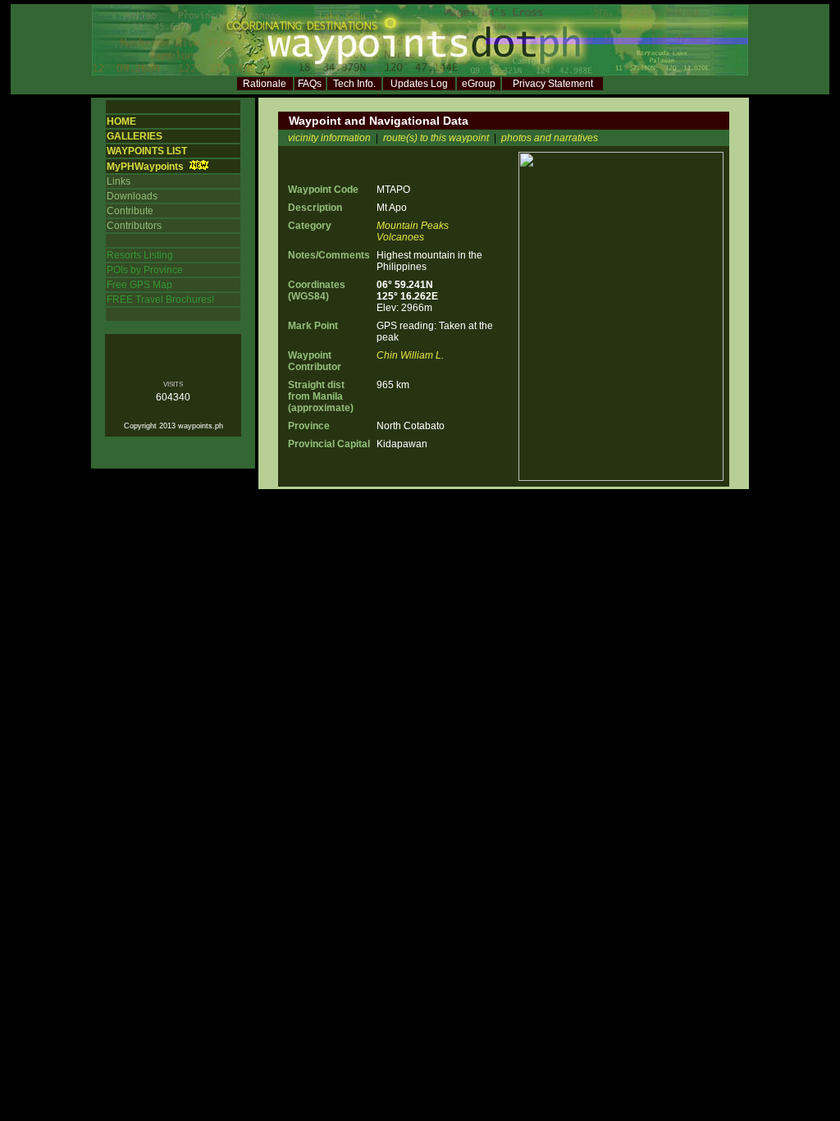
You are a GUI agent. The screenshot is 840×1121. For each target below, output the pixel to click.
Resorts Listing (140, 255)
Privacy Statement (553, 83)
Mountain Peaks (413, 225)
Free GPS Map (139, 285)
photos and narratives (549, 138)
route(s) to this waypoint (436, 138)
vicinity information (329, 138)
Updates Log (419, 83)
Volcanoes (400, 237)
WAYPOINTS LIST (147, 151)
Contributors (134, 225)
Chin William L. (410, 355)
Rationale (264, 83)
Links (118, 181)
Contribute (130, 211)
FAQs (310, 83)
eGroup (478, 83)
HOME (121, 121)
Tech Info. (354, 83)
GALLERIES (134, 136)
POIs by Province (145, 270)
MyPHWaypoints (145, 166)
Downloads (132, 196)
